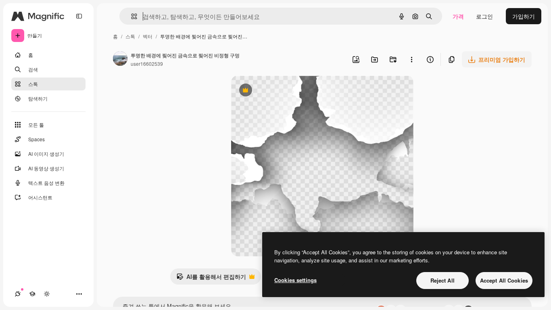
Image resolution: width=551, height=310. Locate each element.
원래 (277, 91)
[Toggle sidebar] (79, 16)
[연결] (17, 293)
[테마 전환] (46, 293)
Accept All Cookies (504, 280)
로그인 (484, 16)
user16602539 (147, 63)
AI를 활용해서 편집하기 (211, 278)
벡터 (147, 36)
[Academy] (32, 293)
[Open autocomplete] (131, 16)
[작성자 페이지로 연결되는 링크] (120, 59)
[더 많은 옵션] (411, 59)
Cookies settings (295, 280)
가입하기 (523, 16)
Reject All (442, 280)
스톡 (130, 36)
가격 (458, 16)
